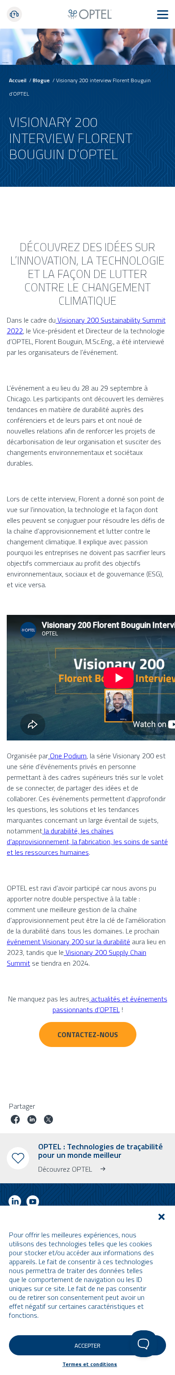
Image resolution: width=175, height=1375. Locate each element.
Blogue (41, 80)
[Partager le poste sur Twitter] (48, 1120)
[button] (161, 1216)
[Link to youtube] (33, 1203)
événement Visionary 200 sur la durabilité (68, 941)
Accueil (17, 80)
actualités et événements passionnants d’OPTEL (109, 1004)
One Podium (67, 755)
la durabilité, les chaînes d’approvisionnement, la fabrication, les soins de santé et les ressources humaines (87, 841)
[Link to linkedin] (15, 1203)
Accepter (87, 1345)
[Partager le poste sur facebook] (15, 1120)
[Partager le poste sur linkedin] (32, 1120)
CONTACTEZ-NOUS (87, 1034)
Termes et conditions (89, 1364)
